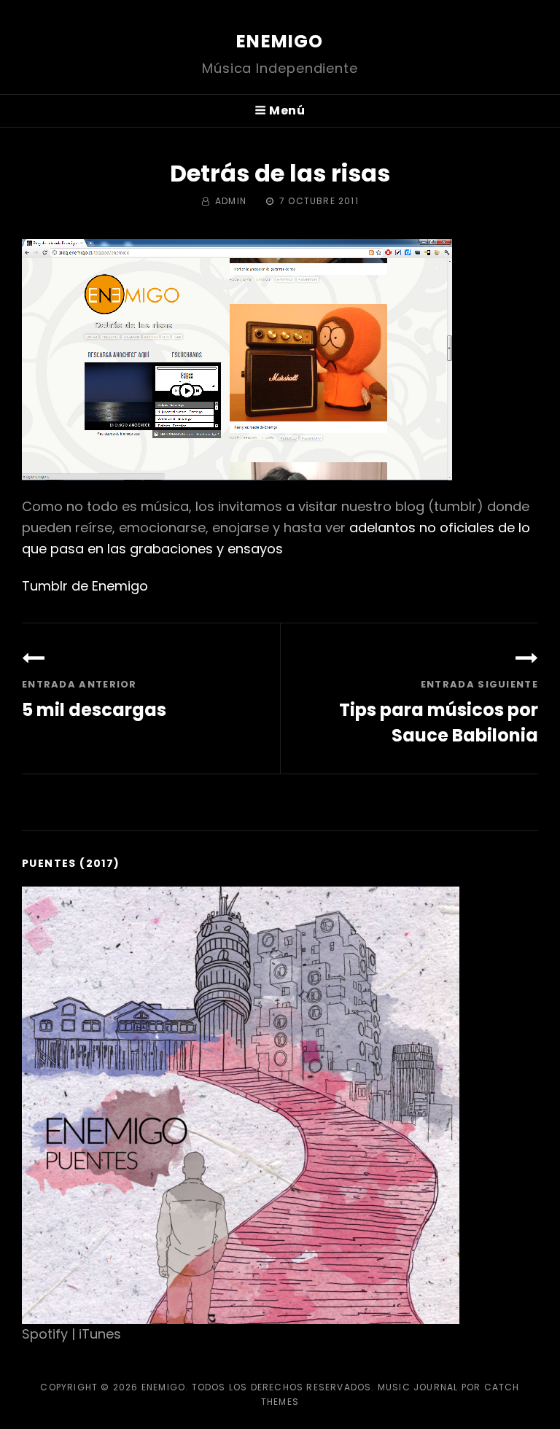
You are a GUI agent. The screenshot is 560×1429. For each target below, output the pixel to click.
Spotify (45, 1334)
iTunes (100, 1334)
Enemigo (279, 41)
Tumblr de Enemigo (85, 586)
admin (230, 201)
